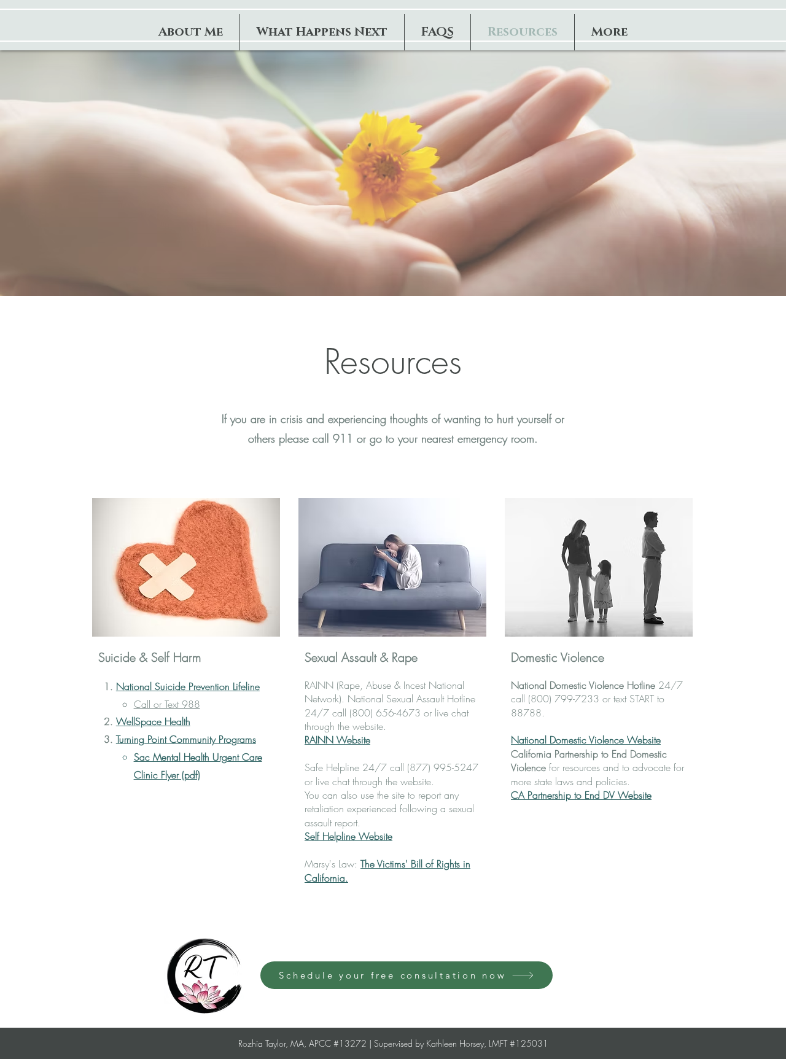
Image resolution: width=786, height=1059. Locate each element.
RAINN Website (337, 740)
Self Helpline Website (348, 836)
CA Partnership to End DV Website (581, 795)
